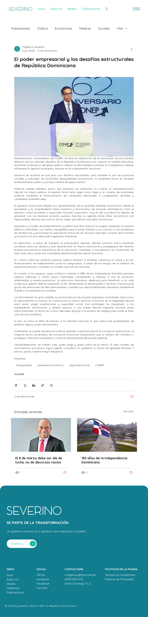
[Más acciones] (131, 49)
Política (42, 28)
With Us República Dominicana (57, 605)
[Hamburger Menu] (136, 9)
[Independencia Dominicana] (107, 435)
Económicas (63, 28)
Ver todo (128, 411)
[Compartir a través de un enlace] (42, 385)
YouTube (42, 588)
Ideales (11, 583)
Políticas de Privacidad (119, 579)
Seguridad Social (79, 365)
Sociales (104, 28)
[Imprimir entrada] (51, 385)
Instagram (43, 579)
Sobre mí (12, 579)
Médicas (85, 28)
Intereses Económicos (50, 365)
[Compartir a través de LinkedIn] (33, 385)
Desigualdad (24, 365)
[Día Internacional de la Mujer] (41, 435)
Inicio (10, 575)
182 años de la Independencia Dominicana (104, 460)
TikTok (41, 575)
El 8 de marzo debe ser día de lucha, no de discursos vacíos (38, 460)
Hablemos (13, 588)
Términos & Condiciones (120, 575)
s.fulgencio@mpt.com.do (80, 575)
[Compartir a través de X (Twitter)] (25, 385)
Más (120, 28)
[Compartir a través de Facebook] (16, 385)
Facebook (43, 583)
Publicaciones (20, 28)
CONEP (99, 365)
